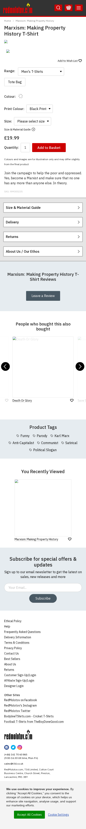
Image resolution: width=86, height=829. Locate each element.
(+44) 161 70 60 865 (15, 754)
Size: (8, 121)
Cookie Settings (58, 815)
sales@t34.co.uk (13, 763)
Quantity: (11, 148)
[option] (14, 51)
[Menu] (79, 8)
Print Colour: (14, 109)
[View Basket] (68, 8)
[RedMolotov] (18, 734)
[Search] (58, 8)
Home (7, 20)
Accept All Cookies (29, 815)
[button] (5, 366)
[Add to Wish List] (69, 539)
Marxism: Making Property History (35, 20)
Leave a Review (43, 296)
